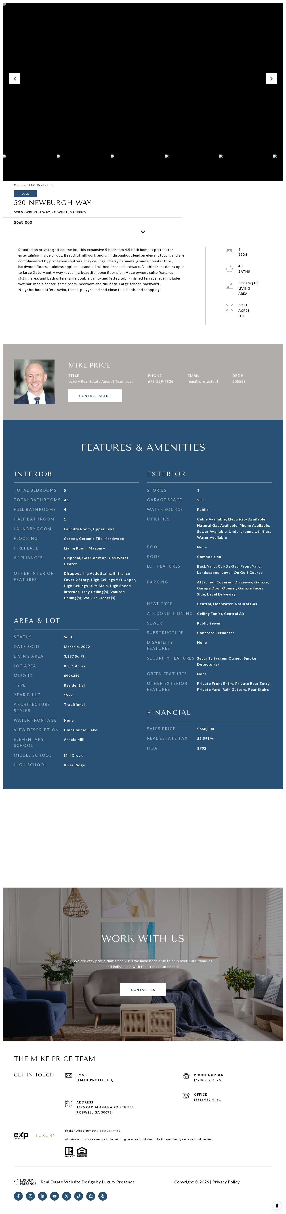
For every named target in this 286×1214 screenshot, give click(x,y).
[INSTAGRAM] (30, 1196)
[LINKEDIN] (42, 1196)
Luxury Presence (118, 1181)
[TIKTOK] (78, 1196)
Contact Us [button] (143, 990)
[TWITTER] (66, 1196)
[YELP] (102, 1196)
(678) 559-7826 (207, 1080)
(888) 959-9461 (207, 1099)
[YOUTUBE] (54, 1196)
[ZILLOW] (90, 1196)
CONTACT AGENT (95, 396)
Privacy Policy (226, 1181)
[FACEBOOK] (18, 1196)
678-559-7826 (160, 381)
